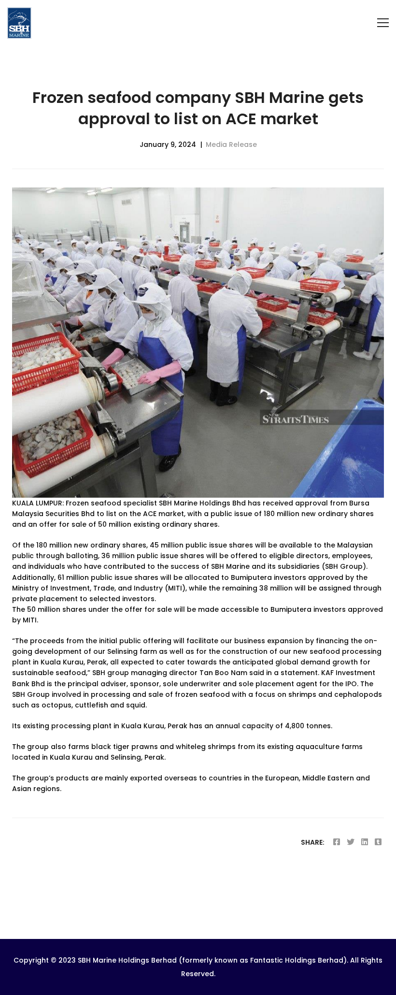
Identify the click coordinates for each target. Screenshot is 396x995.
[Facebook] (336, 842)
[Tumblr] (378, 842)
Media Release (231, 144)
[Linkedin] (364, 842)
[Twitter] (350, 842)
